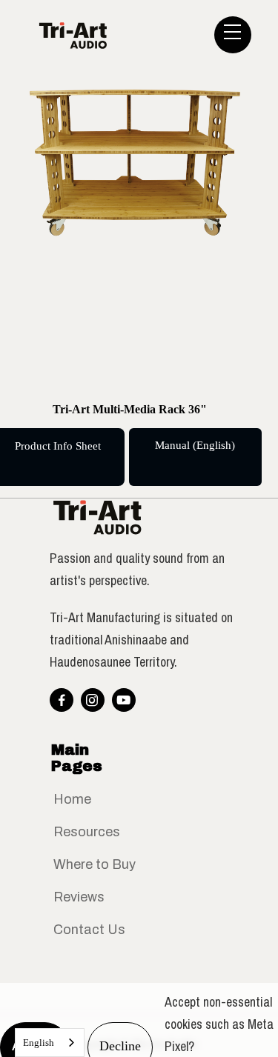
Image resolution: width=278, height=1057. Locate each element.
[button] (232, 34)
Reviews (79, 897)
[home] (134, 34)
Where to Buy (94, 864)
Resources (86, 831)
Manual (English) (195, 445)
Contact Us (89, 929)
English (38, 1042)
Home (72, 799)
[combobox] (50, 1042)
